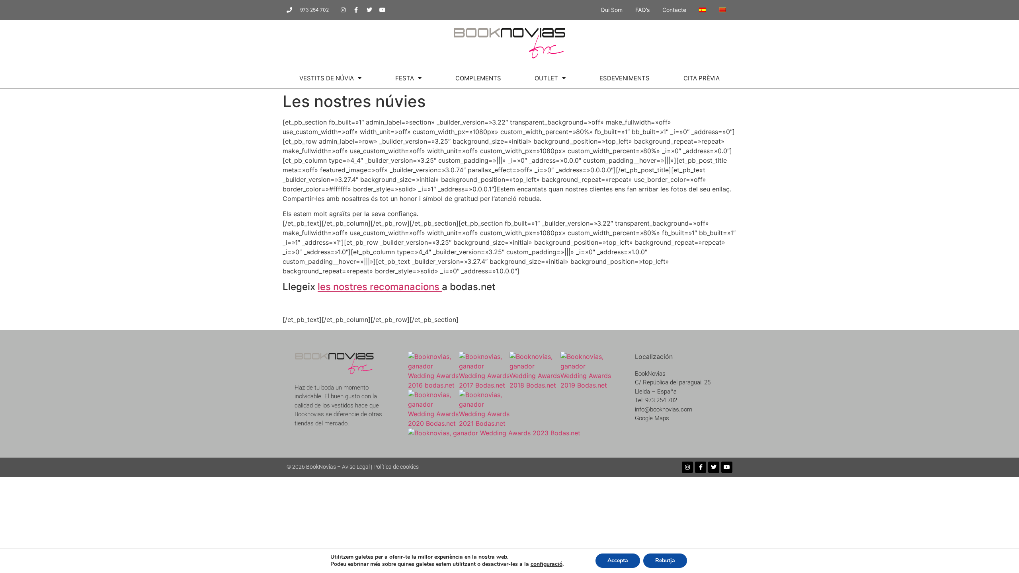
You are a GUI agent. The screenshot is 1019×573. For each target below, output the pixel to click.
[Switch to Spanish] (703, 10)
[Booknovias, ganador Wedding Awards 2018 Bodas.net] (535, 385)
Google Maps (652, 418)
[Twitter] (369, 10)
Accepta (617, 560)
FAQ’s (642, 9)
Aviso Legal (356, 467)
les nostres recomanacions (380, 286)
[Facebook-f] (356, 10)
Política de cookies (396, 467)
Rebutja (665, 560)
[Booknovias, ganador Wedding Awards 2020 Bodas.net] (433, 423)
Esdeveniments (624, 78)
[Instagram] (343, 10)
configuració (546, 564)
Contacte (674, 9)
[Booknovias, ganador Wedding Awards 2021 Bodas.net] (484, 423)
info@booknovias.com (663, 409)
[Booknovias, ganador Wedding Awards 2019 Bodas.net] (585, 385)
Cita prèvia (701, 78)
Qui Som (612, 9)
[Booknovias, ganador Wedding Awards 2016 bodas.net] (433, 385)
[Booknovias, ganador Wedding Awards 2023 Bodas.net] (494, 433)
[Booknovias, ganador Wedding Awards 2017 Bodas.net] (484, 385)
